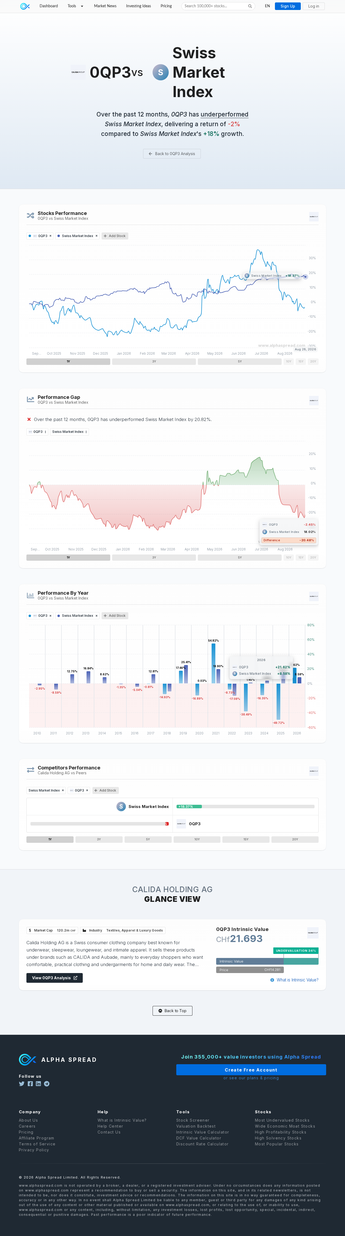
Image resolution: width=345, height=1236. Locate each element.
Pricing (166, 6)
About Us (28, 1120)
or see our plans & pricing (251, 1078)
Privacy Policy (34, 1150)
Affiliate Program (36, 1138)
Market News (105, 6)
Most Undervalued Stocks (282, 1120)
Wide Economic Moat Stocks (285, 1126)
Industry (125, 930)
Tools (72, 6)
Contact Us (109, 1132)
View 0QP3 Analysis (52, 977)
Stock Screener (193, 1120)
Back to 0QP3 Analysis (174, 153)
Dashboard (49, 6)
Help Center (110, 1126)
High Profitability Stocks (280, 1132)
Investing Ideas (138, 6)
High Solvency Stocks (278, 1138)
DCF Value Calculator (198, 1138)
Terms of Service (37, 1144)
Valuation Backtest (196, 1126)
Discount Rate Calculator (202, 1144)
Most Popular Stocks (277, 1144)
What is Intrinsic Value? (297, 979)
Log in (313, 6)
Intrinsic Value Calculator (202, 1132)
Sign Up (288, 6)
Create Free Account (251, 1070)
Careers (27, 1126)
